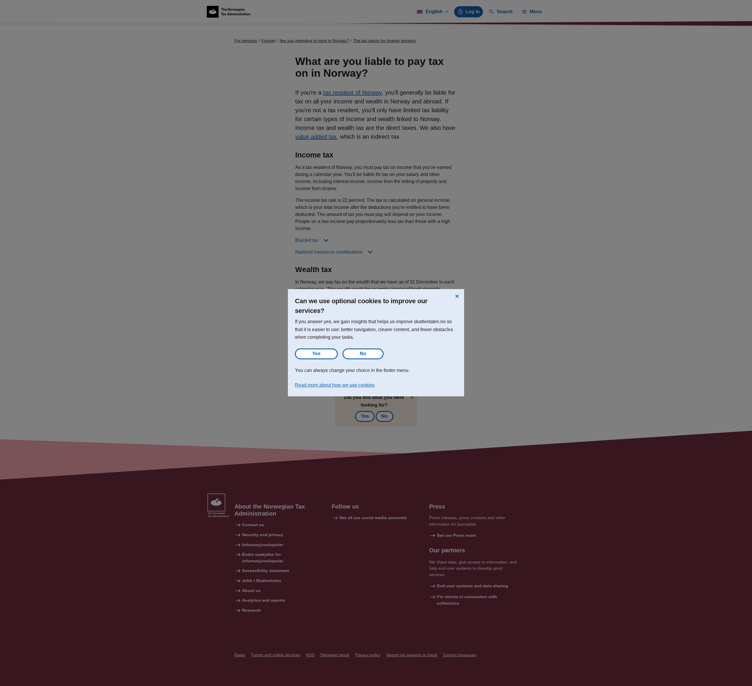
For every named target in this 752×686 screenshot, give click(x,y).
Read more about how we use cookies (335, 385)
